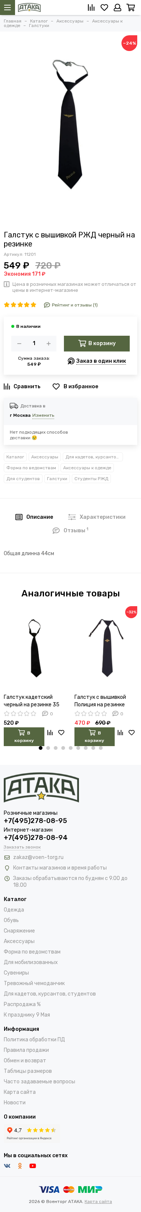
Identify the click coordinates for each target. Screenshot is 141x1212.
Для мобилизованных (31, 962)
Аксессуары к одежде (87, 467)
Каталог (15, 457)
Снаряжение (19, 931)
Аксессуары (44, 457)
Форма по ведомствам (31, 467)
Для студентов (23, 478)
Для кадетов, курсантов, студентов (94, 457)
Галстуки (57, 478)
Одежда (14, 910)
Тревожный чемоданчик (34, 983)
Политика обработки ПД (34, 1039)
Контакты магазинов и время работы (60, 868)
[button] (40, 748)
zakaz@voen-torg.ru (38, 857)
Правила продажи (26, 1050)
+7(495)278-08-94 (36, 838)
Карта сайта (20, 1092)
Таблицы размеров (28, 1071)
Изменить (43, 415)
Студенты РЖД (91, 478)
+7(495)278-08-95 (35, 821)
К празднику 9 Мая (27, 1015)
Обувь (11, 920)
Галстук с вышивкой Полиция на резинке (100, 701)
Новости (15, 1102)
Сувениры (16, 973)
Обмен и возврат (25, 1060)
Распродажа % (22, 1004)
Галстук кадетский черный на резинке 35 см (31, 701)
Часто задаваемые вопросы (39, 1081)
